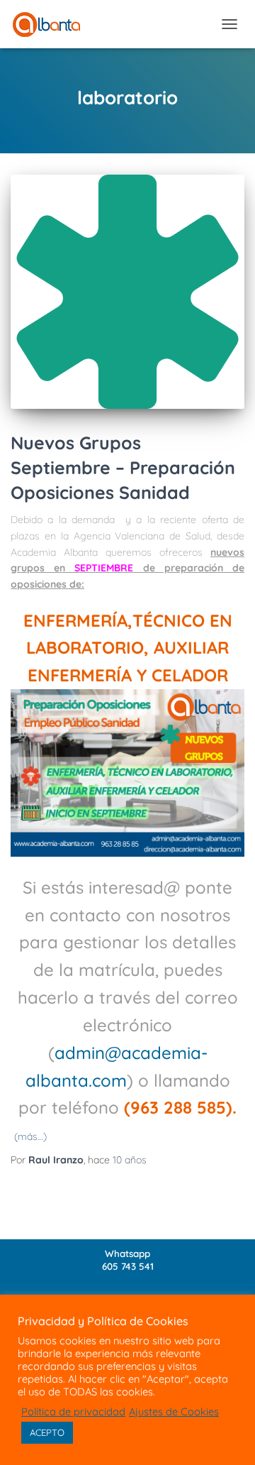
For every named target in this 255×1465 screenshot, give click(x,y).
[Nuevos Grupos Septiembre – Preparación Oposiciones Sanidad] (127, 292)
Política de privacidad (73, 1411)
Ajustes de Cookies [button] (174, 1411)
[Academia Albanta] (52, 24)
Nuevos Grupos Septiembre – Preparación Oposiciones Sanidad (123, 467)
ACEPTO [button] (47, 1432)
